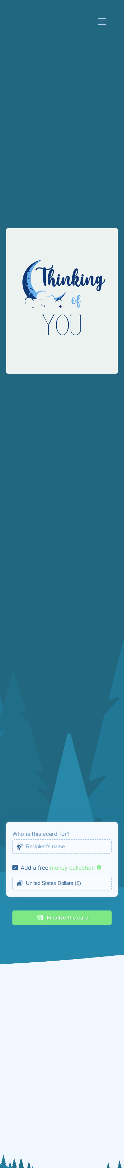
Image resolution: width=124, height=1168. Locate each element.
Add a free (34, 867)
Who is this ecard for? (41, 833)
